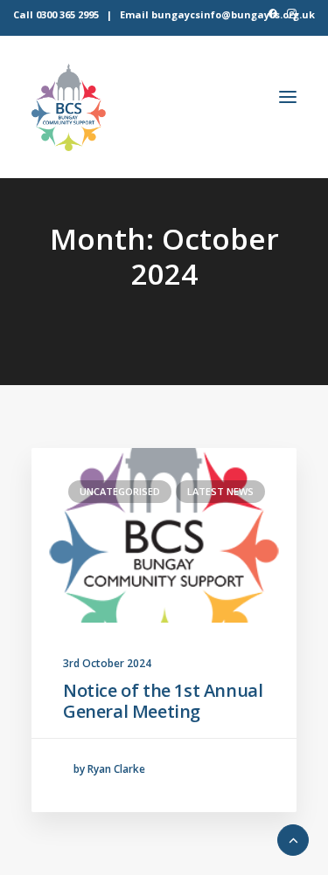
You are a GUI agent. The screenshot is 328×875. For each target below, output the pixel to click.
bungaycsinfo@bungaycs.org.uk (233, 14)
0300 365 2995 (67, 14)
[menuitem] (272, 13)
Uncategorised (120, 491)
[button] (272, 13)
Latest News (220, 491)
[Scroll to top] (293, 839)
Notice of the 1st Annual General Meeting (162, 701)
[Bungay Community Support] (68, 107)
